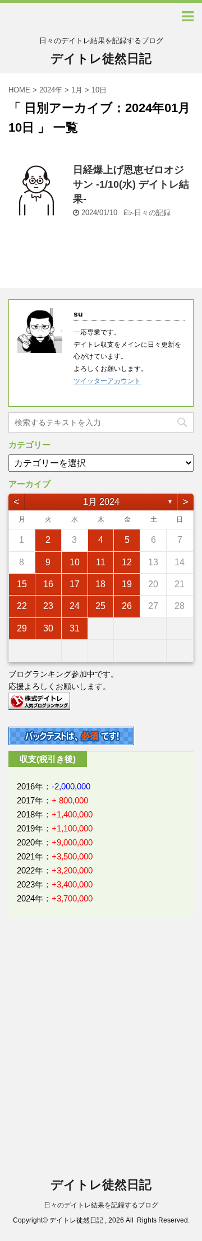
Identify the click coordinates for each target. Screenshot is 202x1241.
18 (100, 584)
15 (22, 584)
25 (100, 606)
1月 (76, 90)
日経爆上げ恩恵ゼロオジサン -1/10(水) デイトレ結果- (131, 184)
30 (48, 628)
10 (75, 562)
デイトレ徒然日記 (101, 59)
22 (22, 606)
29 (22, 628)
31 (75, 628)
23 (48, 606)
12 (127, 562)
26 (127, 606)
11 (100, 562)
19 (127, 584)
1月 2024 (101, 501)
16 (48, 584)
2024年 (50, 90)
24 (75, 606)
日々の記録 (152, 212)
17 (75, 584)
